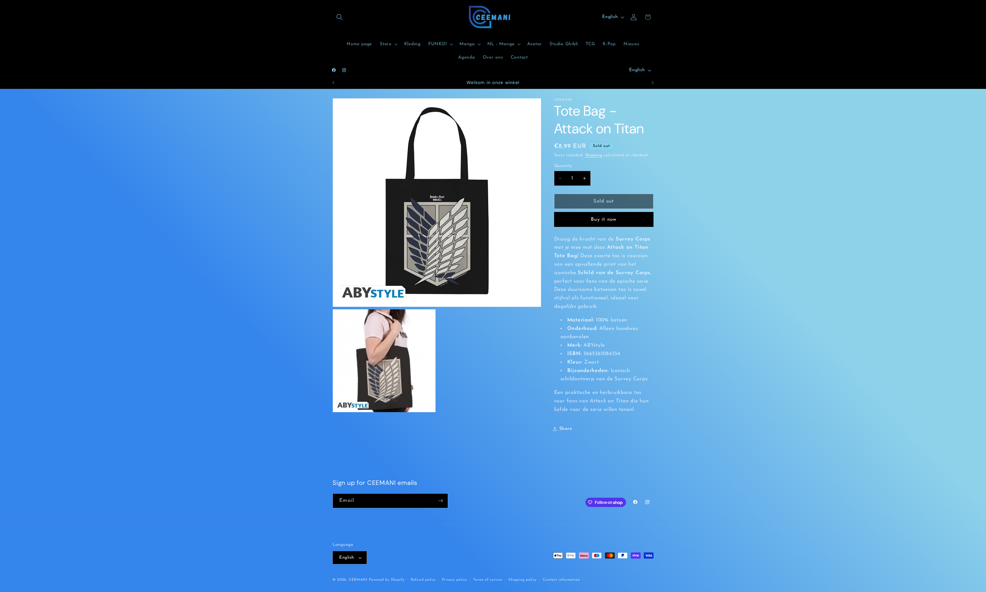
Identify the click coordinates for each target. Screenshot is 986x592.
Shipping (593, 155)
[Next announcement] (652, 83)
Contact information (561, 579)
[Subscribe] (441, 500)
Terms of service (487, 579)
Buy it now (604, 219)
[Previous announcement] (333, 83)
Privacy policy (454, 579)
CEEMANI (358, 579)
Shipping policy (522, 579)
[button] (340, 17)
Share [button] (565, 429)
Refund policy (423, 579)
